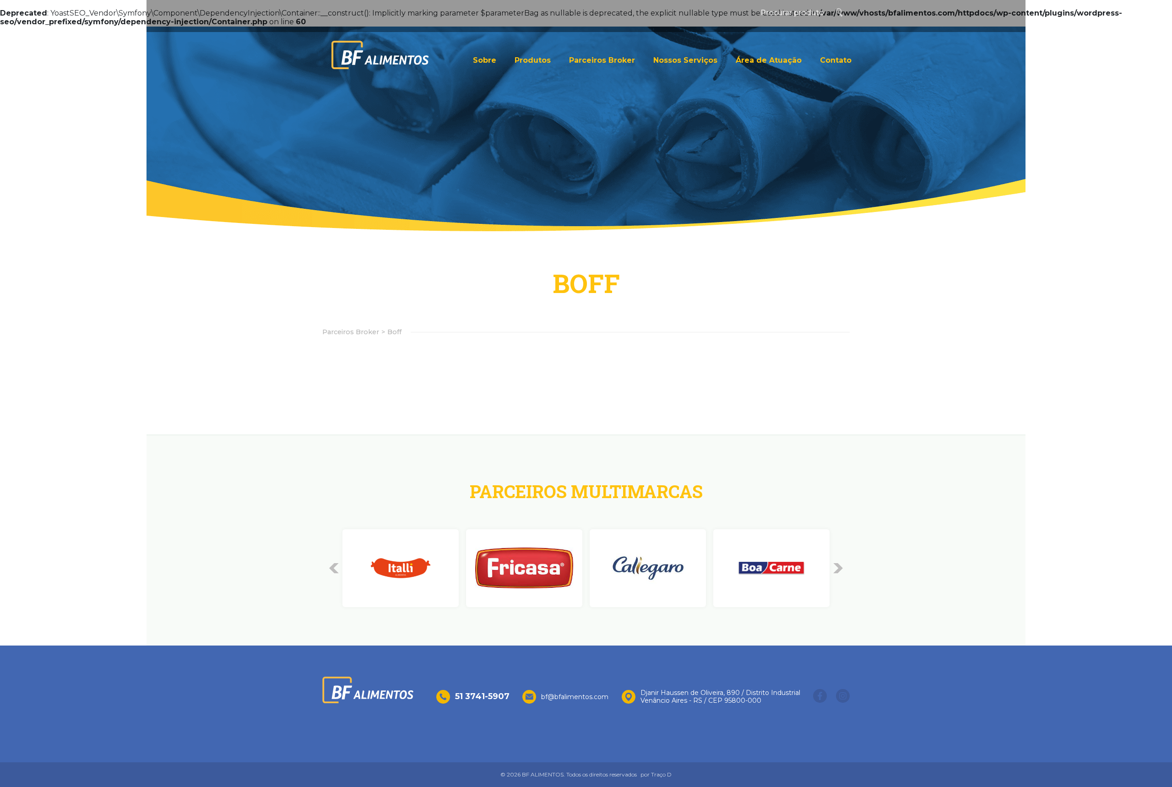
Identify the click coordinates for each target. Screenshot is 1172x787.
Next (838, 568)
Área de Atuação (769, 60)
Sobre (484, 60)
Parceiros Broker (602, 60)
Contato (836, 60)
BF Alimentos (380, 55)
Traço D (661, 774)
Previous (334, 568)
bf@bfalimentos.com (574, 697)
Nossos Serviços (685, 60)
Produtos (533, 60)
